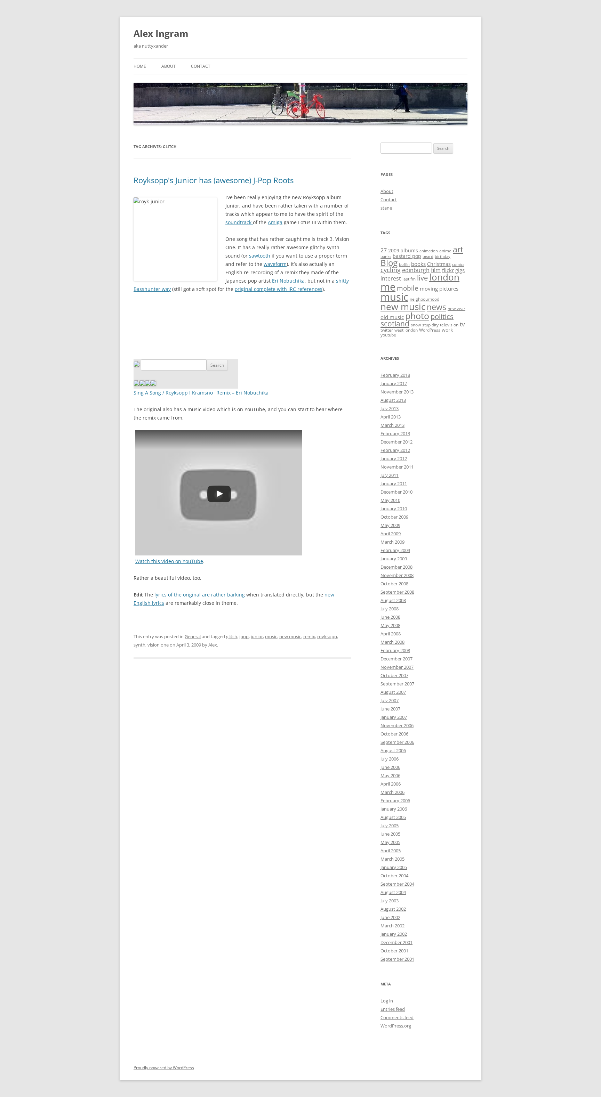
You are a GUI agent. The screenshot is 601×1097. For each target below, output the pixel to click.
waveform (275, 264)
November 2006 (397, 725)
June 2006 (390, 767)
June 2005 (390, 834)
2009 (393, 250)
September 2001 (397, 959)
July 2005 (389, 825)
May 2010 (390, 500)
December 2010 (396, 492)
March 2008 (392, 642)
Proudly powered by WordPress (164, 1068)
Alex (212, 645)
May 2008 (390, 625)
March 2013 (392, 425)
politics (442, 316)
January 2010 (393, 508)
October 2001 (394, 951)
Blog (389, 262)
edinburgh (416, 270)
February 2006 (395, 800)
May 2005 (390, 842)
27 (383, 250)
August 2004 (393, 892)
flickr (448, 270)
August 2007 (393, 692)
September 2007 (397, 684)
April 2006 (390, 784)
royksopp (327, 636)
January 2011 (393, 483)
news (436, 307)
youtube (388, 335)
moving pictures (439, 288)
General (193, 636)
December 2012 (396, 442)
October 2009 (394, 517)
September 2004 (397, 884)
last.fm (409, 279)
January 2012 (393, 458)
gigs (460, 270)
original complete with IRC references (278, 289)
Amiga (275, 222)
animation (428, 251)
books (418, 263)
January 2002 (393, 934)
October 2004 (394, 875)
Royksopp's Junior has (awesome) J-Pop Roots (214, 180)
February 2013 (395, 433)
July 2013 (389, 408)
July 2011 (389, 475)
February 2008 (395, 650)
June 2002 (390, 917)
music (271, 636)
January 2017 (393, 383)
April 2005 (390, 850)
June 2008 (390, 617)
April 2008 (390, 634)
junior (257, 636)
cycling (390, 270)
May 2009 (390, 525)
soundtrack (239, 222)
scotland (394, 323)
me (387, 287)
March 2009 (392, 542)
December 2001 (396, 942)
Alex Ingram (161, 33)
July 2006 (389, 759)
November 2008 (397, 575)
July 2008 (389, 609)
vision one (158, 645)
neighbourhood (424, 299)
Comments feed (397, 1017)
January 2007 (393, 717)
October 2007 (394, 675)
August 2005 (393, 817)
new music (290, 636)
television (449, 325)
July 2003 (389, 900)
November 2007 (397, 667)
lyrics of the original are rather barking (199, 594)
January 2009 (393, 558)
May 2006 (390, 775)
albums (409, 250)
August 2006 (393, 750)
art (458, 249)
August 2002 (393, 909)
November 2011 (397, 467)
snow (416, 325)
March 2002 (392, 926)
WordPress (429, 330)
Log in (386, 1001)
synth (139, 645)
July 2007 (389, 700)
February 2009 (395, 550)
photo (417, 316)
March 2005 (392, 859)
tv (462, 324)
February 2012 (395, 450)
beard (428, 256)
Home (140, 66)
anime (445, 251)
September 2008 (397, 592)
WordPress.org (395, 1026)
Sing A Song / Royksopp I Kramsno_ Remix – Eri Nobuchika (201, 392)
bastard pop (407, 256)
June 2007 (390, 709)
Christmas (439, 264)
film (436, 270)
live (422, 278)
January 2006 (393, 809)
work (447, 329)
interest (390, 278)
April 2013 (390, 417)
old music (392, 317)
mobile (407, 288)
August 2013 (393, 400)
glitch (231, 636)
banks (385, 256)
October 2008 (394, 583)
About (168, 66)
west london (406, 330)
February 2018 (395, 375)
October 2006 (394, 734)
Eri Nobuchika (288, 280)
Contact (200, 66)
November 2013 (397, 392)
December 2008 (396, 567)
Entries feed (392, 1009)
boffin (404, 264)
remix (309, 636)
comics (458, 264)
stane (386, 208)
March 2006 (392, 792)
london (444, 277)
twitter (386, 330)
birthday (442, 256)
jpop (244, 636)
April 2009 (390, 533)
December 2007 (396, 659)
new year (456, 308)
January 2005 (393, 867)
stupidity (430, 325)
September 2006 (397, 742)
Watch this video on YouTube (169, 561)
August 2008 (393, 600)
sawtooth (259, 255)
